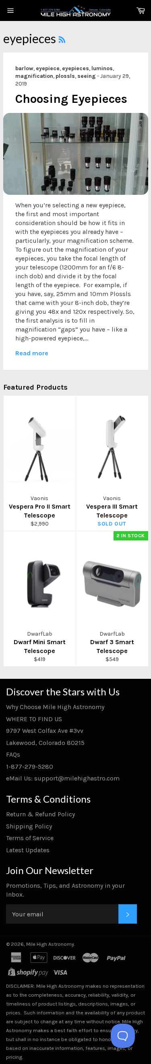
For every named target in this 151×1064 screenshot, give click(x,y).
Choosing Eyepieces (71, 99)
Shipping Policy (29, 826)
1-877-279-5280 (29, 766)
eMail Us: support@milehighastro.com (63, 778)
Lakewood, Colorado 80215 (45, 743)
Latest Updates (28, 850)
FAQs (13, 754)
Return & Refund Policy (40, 814)
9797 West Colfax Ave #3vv (44, 730)
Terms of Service (30, 838)
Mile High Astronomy (50, 944)
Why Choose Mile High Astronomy (55, 707)
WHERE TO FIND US (34, 719)
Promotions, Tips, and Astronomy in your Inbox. (65, 890)
